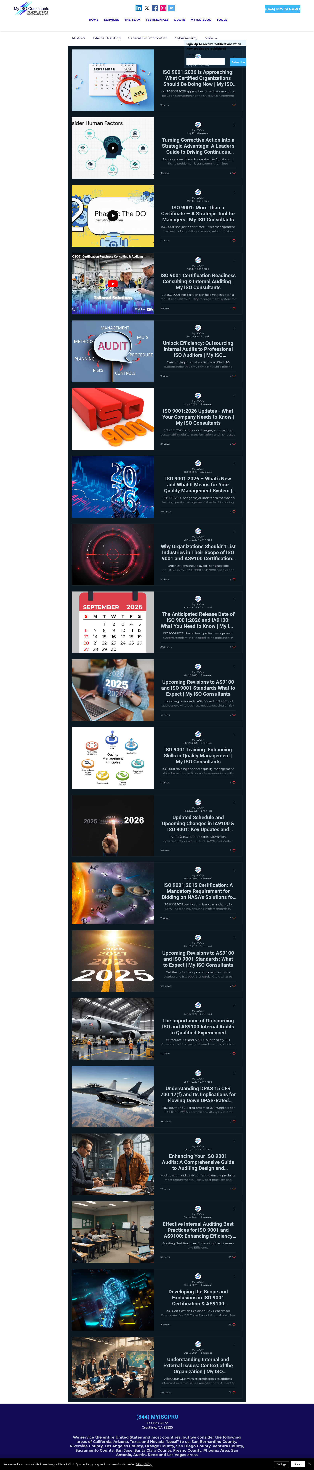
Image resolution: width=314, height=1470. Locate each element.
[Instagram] (163, 8)
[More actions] (235, 125)
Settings (281, 1464)
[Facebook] (155, 8)
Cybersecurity (186, 38)
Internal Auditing (107, 38)
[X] (147, 8)
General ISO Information (148, 38)
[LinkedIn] (139, 8)
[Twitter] (171, 8)
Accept (298, 1464)
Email (191, 55)
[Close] (309, 1464)
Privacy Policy (144, 1464)
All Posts (79, 38)
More (209, 38)
